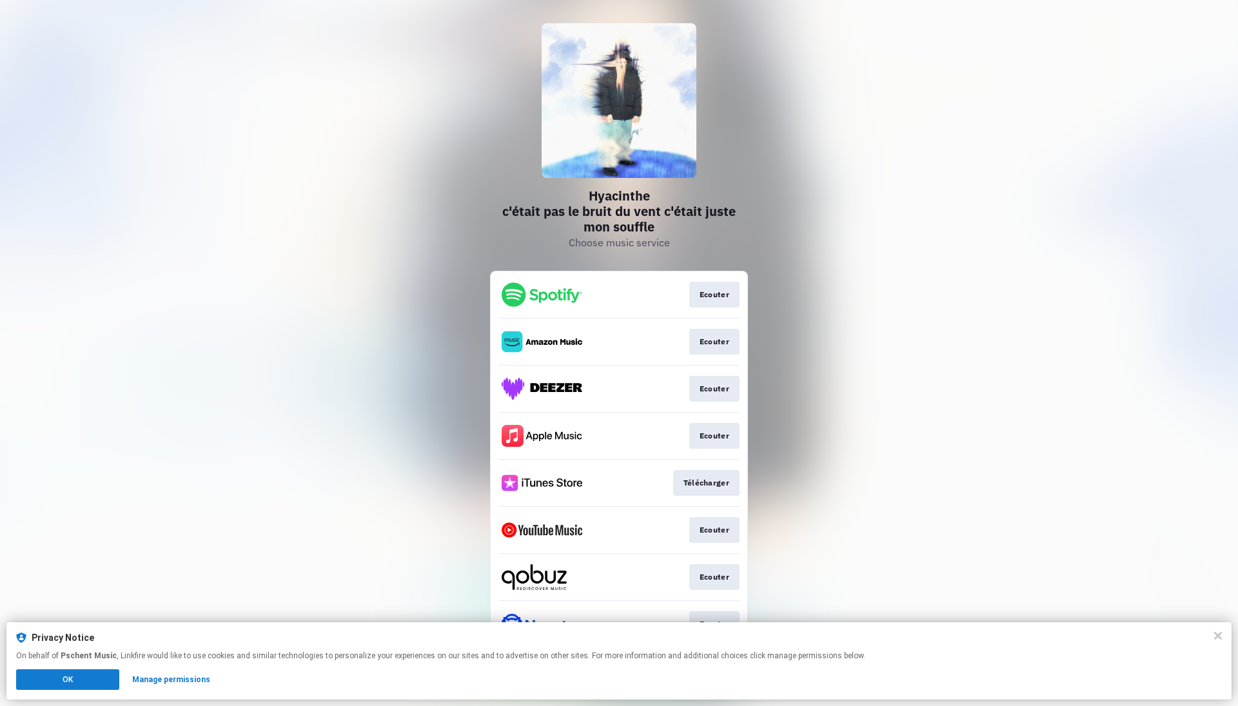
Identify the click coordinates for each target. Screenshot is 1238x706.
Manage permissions (171, 679)
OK (68, 679)
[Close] (1218, 635)
